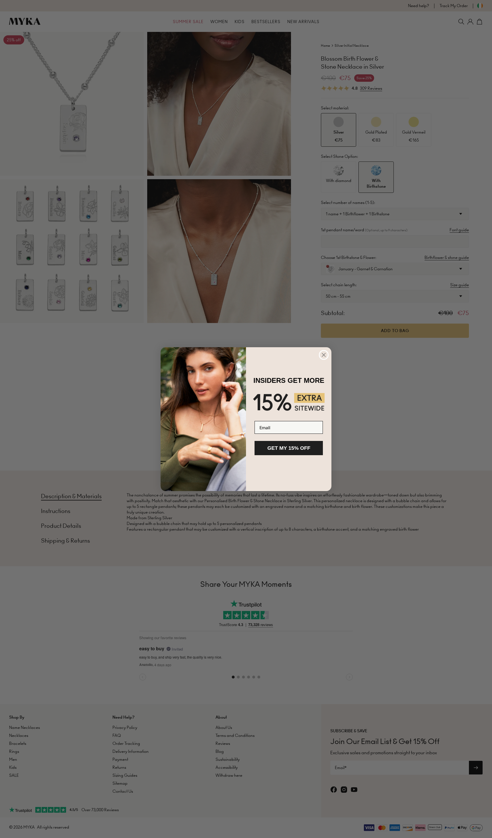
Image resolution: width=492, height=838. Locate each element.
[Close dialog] (323, 355)
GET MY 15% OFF (288, 448)
